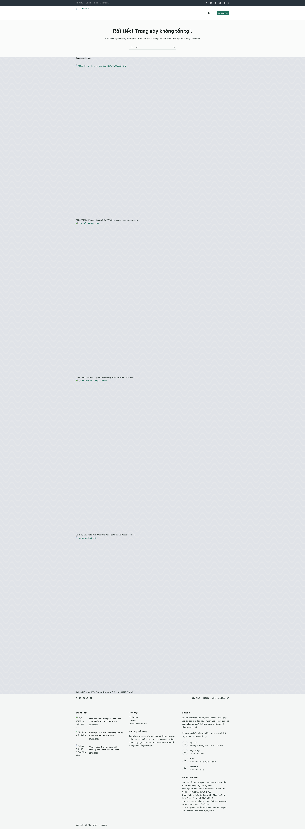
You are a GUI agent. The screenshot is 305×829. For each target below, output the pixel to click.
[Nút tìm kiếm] (174, 47)
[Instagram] (215, 3)
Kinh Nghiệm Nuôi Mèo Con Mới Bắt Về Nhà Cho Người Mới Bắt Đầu (105, 692)
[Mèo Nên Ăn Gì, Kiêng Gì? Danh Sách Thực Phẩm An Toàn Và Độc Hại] (81, 721)
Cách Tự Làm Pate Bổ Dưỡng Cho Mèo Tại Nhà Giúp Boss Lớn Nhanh (106, 535)
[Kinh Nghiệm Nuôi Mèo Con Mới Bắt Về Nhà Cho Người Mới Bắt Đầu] (152, 613)
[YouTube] (224, 3)
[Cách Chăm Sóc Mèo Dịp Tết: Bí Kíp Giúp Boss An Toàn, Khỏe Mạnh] (152, 299)
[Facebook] (206, 3)
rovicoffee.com (197, 770)
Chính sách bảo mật (101, 3)
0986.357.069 (197, 753)
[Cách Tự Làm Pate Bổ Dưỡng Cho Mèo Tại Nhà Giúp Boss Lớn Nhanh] (152, 456)
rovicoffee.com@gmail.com (203, 762)
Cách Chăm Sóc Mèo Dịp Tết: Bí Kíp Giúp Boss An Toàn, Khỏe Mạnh (105, 377)
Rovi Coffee (223, 13)
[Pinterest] (220, 3)
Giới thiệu (79, 3)
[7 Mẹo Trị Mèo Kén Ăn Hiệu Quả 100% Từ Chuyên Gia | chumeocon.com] (152, 141)
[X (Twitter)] (211, 3)
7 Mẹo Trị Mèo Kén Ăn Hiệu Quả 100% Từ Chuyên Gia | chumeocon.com (107, 220)
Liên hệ (88, 3)
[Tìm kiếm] (228, 3)
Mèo (209, 13)
